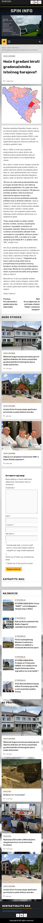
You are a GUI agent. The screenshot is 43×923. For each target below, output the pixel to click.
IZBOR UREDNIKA (9, 56)
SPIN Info (22, 10)
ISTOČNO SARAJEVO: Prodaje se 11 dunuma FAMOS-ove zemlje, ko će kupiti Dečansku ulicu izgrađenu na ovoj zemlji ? (26, 665)
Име (8, 516)
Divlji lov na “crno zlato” (14, 795)
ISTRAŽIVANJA (20, 600)
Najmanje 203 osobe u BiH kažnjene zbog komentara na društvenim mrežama (19, 842)
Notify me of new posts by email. (20, 563)
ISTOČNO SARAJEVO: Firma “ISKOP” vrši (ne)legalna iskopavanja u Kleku (27, 606)
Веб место (10, 534)
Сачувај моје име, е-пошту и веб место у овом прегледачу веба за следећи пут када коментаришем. (20, 548)
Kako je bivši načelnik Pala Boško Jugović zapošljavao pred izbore (26, 624)
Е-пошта (10, 525)
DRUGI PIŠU (7, 791)
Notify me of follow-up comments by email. (20, 558)
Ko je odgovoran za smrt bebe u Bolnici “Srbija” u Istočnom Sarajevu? (32, 304)
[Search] (39, 42)
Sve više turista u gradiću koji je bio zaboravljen (10, 303)
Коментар (10, 488)
